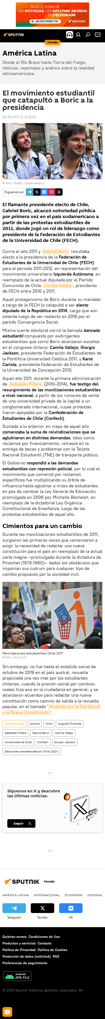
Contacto (45, 943)
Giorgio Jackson (64, 742)
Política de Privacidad (19, 950)
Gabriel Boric (56, 251)
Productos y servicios (19, 943)
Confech (42, 742)
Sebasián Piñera (26, 384)
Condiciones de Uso (44, 936)
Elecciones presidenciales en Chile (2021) (32, 751)
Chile (48, 723)
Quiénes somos (14, 936)
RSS (56, 956)
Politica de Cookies (52, 950)
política (35, 723)
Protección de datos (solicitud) (26, 956)
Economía (74, 895)
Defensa (94, 895)
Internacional (47, 895)
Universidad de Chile (18, 742)
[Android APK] (17, 976)
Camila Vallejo (58, 285)
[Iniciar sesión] (78, 34)
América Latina (14, 723)
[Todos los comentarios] (7, 1012)
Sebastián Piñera (15, 733)
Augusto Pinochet (69, 723)
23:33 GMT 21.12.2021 (19, 117)
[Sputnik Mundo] (14, 36)
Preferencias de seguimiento (24, 963)
